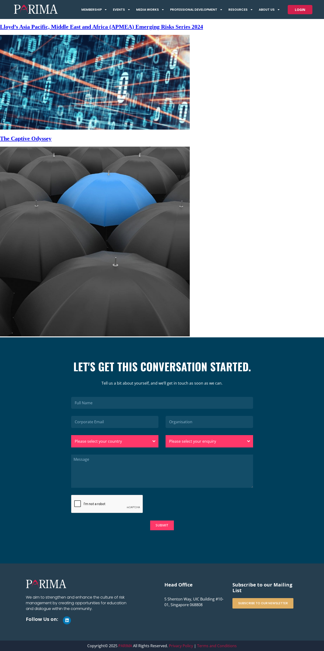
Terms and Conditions (217, 645)
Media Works (147, 9)
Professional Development (193, 9)
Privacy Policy (181, 645)
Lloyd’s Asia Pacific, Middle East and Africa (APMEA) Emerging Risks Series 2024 (101, 27)
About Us (267, 9)
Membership (91, 9)
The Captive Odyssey (25, 138)
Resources (238, 9)
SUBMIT (162, 525)
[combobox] (115, 441)
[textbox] (110, 441)
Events (119, 9)
